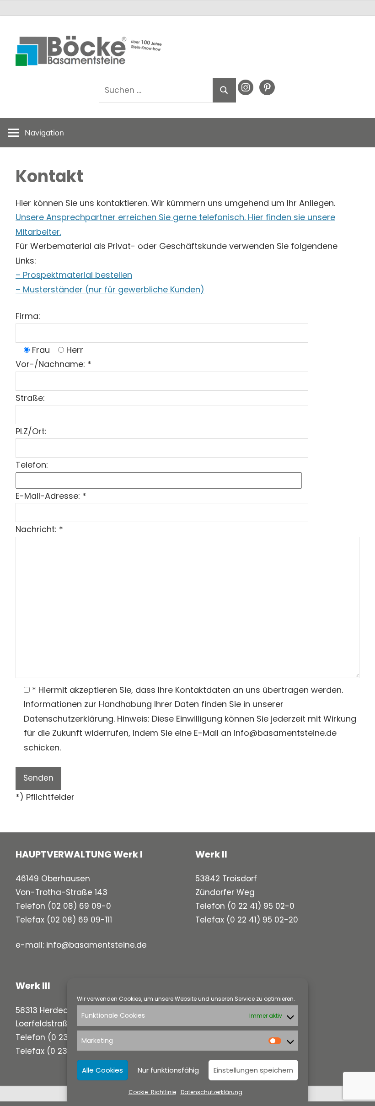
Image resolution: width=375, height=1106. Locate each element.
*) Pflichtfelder (45, 797)
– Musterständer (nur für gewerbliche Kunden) (110, 289)
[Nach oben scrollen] (360, 1091)
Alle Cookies (102, 1070)
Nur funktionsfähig (168, 1070)
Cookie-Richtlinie (152, 1092)
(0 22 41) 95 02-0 (261, 906)
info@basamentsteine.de (96, 944)
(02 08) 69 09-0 (79, 906)
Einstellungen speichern (253, 1070)
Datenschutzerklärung (211, 1092)
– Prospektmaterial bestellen (74, 275)
